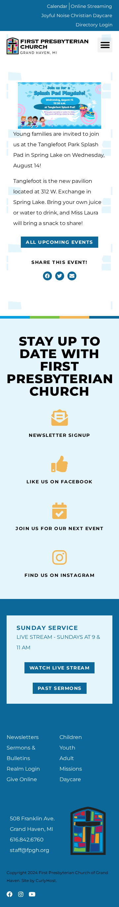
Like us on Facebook (59, 482)
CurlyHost (46, 880)
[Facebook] (10, 894)
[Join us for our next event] (59, 510)
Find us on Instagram (59, 575)
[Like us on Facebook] (59, 464)
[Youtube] (32, 894)
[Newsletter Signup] (59, 417)
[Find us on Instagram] (59, 557)
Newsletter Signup (59, 435)
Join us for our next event (59, 528)
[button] (105, 45)
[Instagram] (21, 894)
